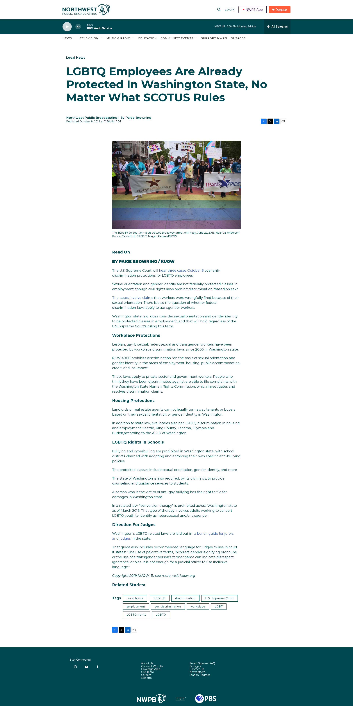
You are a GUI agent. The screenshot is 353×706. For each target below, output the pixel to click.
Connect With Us (152, 666)
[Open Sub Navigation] (74, 38)
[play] (67, 27)
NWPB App (254, 9)
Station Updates (200, 675)
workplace (197, 606)
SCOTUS (160, 598)
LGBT (219, 606)
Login (230, 9)
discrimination (185, 598)
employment (135, 606)
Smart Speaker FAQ (202, 663)
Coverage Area (150, 669)
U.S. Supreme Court (219, 598)
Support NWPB (214, 38)
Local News (75, 57)
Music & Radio (118, 38)
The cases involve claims (132, 298)
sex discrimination (168, 606)
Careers (146, 675)
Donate (281, 10)
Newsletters (197, 672)
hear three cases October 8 (181, 271)
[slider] (84, 26)
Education (147, 38)
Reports (146, 678)
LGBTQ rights (136, 614)
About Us (147, 663)
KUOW (167, 261)
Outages (238, 38)
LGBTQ (161, 614)
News (67, 38)
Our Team (147, 672)
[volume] (78, 27)
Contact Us (197, 669)
